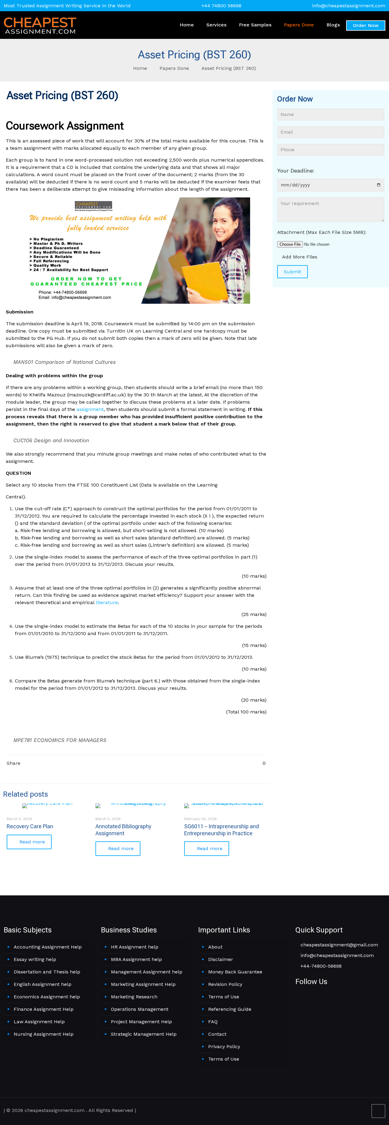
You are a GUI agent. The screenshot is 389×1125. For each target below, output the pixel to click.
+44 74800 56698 (221, 6)
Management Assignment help (146, 972)
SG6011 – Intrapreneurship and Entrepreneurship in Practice (221, 829)
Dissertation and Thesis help (47, 972)
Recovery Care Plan (30, 826)
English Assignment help (42, 984)
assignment (90, 409)
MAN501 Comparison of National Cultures (64, 362)
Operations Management (139, 1009)
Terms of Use (223, 997)
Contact (217, 1034)
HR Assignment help (134, 947)
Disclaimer (220, 959)
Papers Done (174, 68)
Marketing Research (134, 997)
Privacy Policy (224, 1046)
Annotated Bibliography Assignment (123, 829)
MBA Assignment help (136, 959)
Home (140, 68)
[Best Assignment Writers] (40, 25)
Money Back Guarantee (235, 972)
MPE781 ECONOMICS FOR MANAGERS (59, 740)
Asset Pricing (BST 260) (228, 68)
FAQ (213, 1021)
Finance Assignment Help (44, 1009)
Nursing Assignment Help (44, 1034)
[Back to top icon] (378, 1111)
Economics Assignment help (47, 997)
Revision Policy (225, 984)
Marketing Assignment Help (143, 984)
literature (107, 602)
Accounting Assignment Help (48, 947)
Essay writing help (35, 959)
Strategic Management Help (144, 1034)
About (215, 947)
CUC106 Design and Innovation (51, 440)
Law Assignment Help (39, 1021)
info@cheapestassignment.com (348, 6)
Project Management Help (141, 1021)
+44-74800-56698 (320, 966)
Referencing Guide (229, 1009)
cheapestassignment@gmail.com (338, 945)
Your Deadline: (296, 170)
